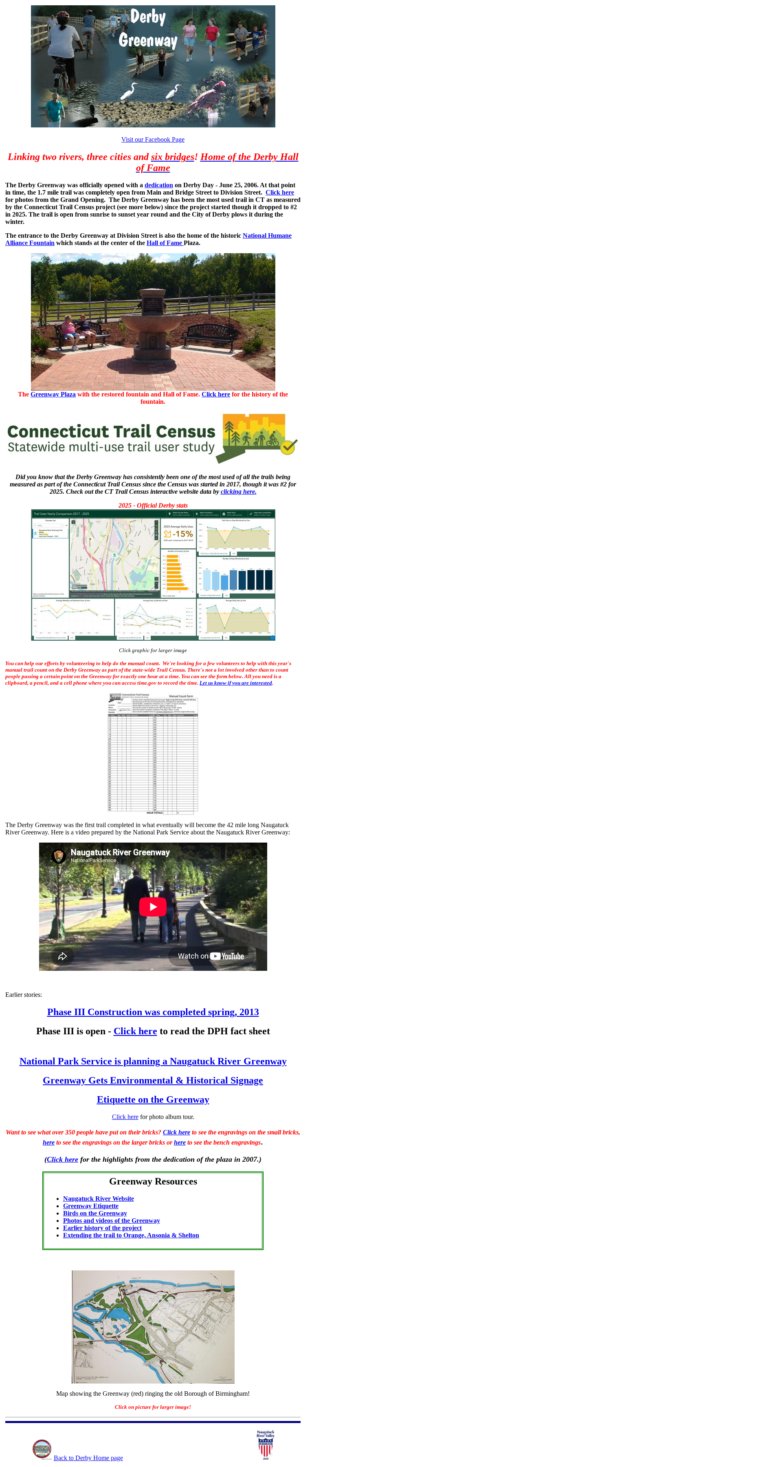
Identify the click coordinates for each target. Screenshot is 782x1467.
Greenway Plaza (53, 394)
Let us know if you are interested (236, 683)
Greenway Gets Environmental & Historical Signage (153, 1080)
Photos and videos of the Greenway (111, 1220)
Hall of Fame (165, 242)
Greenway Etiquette (91, 1205)
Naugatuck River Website (98, 1198)
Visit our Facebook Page (153, 139)
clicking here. (239, 491)
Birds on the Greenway (95, 1213)
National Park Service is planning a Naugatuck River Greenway (153, 1061)
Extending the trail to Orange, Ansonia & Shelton (131, 1235)
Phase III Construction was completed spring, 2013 (153, 1012)
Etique (153, 1099)
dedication (159, 185)
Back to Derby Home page (88, 1457)
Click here (280, 192)
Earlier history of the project (102, 1227)
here (49, 1142)
